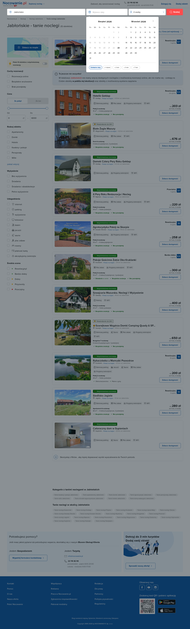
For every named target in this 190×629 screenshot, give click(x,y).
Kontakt (10, 583)
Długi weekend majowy (80, 618)
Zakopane (115, 618)
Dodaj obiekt (182, 3)
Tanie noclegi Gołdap (83, 510)
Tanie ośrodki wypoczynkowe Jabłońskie (89, 498)
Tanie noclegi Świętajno (104, 521)
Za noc (38, 101)
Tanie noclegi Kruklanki (124, 510)
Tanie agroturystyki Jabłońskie (140, 495)
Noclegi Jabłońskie (36, 19)
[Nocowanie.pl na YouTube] (148, 587)
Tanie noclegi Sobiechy (148, 517)
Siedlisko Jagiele (102, 395)
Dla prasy (99, 588)
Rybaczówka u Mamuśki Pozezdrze (113, 360)
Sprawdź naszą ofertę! (139, 565)
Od (8, 113)
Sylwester (92, 618)
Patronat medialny (59, 604)
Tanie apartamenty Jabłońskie (93, 495)
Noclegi (23, 19)
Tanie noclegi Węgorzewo (126, 517)
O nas (9, 593)
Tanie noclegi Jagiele (61, 517)
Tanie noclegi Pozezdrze (103, 517)
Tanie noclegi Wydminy (114, 514)
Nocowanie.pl (12, 19)
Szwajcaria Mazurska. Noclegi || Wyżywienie (118, 293)
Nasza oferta (12, 599)
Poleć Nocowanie (15, 604)
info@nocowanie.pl (75, 556)
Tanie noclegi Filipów (103, 510)
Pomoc (10, 588)
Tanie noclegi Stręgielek (135, 514)
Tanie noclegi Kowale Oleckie (90, 514)
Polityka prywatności (104, 599)
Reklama (55, 588)
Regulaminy (100, 603)
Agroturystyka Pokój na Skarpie (111, 227)
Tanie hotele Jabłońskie (116, 498)
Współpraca (56, 583)
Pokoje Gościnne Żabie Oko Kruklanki (114, 260)
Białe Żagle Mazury (104, 128)
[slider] (8, 108)
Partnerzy (99, 593)
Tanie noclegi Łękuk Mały (146, 510)
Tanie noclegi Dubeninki (62, 510)
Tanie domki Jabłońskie (117, 495)
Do (31, 113)
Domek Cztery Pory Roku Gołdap (112, 161)
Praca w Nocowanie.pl (61, 593)
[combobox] (43, 12)
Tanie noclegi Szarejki (83, 521)
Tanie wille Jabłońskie (62, 498)
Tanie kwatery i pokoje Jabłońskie (66, 495)
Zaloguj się (166, 3)
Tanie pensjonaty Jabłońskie (166, 495)
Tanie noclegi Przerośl (157, 514)
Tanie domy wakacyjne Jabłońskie (142, 498)
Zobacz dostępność (170, 62)
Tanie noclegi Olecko (167, 510)
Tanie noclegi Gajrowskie (170, 517)
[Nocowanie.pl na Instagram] (155, 587)
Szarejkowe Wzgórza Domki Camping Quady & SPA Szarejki (125, 327)
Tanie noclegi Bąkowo (82, 517)
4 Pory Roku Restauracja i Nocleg (112, 194)
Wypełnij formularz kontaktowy (26, 557)
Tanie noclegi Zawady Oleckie (64, 514)
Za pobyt (18, 101)
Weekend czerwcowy (103, 618)
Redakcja (99, 583)
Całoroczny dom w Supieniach (110, 428)
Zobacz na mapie (30, 47)
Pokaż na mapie (107, 98)
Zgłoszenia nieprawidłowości (64, 599)
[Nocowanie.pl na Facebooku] (142, 587)
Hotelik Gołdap (101, 96)
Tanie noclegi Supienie (62, 521)
